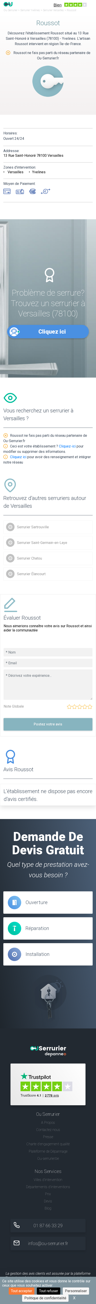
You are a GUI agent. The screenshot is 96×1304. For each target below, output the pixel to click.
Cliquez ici (52, 331)
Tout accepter (21, 1291)
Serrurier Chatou (29, 558)
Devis (48, 1201)
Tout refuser (48, 1291)
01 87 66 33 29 (48, 1225)
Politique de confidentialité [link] (45, 1298)
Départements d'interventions (48, 1187)
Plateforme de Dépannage (48, 1151)
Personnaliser (76, 1291)
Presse (48, 1137)
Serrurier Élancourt (31, 574)
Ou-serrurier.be (48, 1158)
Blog (48, 1208)
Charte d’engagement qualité (48, 1144)
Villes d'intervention (48, 1180)
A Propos (48, 1122)
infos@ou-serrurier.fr (48, 1243)
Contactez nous (48, 1130)
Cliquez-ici (67, 446)
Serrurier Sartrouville (33, 527)
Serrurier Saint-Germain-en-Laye (42, 543)
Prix (48, 1194)
